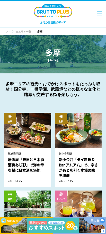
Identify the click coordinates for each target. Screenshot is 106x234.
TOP (7, 31)
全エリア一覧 (23, 31)
